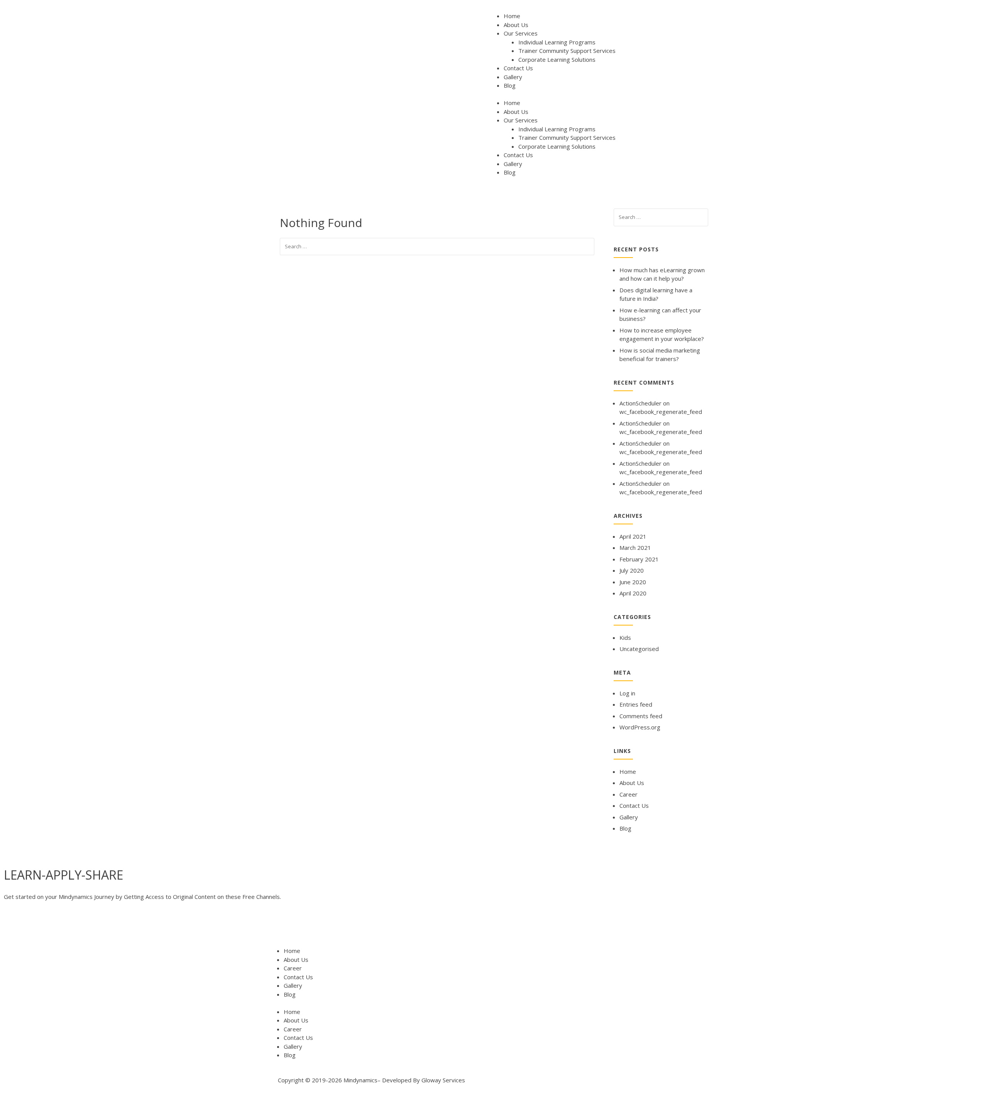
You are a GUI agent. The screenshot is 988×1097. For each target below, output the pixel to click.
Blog (510, 85)
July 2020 (631, 570)
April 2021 (632, 536)
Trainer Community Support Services (567, 50)
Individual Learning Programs (557, 42)
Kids (625, 637)
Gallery (513, 77)
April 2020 (632, 593)
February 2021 (639, 559)
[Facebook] (13, 927)
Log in (627, 693)
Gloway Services (443, 1080)
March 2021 (635, 547)
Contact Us (518, 68)
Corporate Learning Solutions (557, 59)
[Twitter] (34, 927)
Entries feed (635, 704)
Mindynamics (360, 1080)
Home (512, 16)
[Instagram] (97, 927)
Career (628, 794)
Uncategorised (639, 649)
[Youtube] (55, 927)
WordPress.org (639, 727)
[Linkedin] (76, 927)
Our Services (521, 33)
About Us (516, 25)
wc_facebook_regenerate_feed (660, 411)
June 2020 (632, 582)
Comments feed (640, 716)
